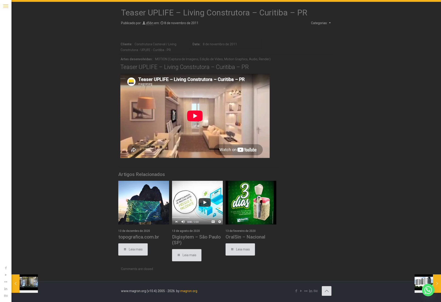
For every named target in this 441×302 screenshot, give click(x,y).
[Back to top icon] (326, 291)
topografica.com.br (138, 237)
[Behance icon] (5, 295)
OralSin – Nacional (245, 237)
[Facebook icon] (5, 268)
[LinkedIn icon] (5, 288)
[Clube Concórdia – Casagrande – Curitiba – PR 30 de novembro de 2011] (428, 283)
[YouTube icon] (5, 275)
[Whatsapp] (428, 290)
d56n (149, 23)
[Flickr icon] (5, 282)
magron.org (188, 291)
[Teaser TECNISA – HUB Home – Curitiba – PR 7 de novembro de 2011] (24, 283)
